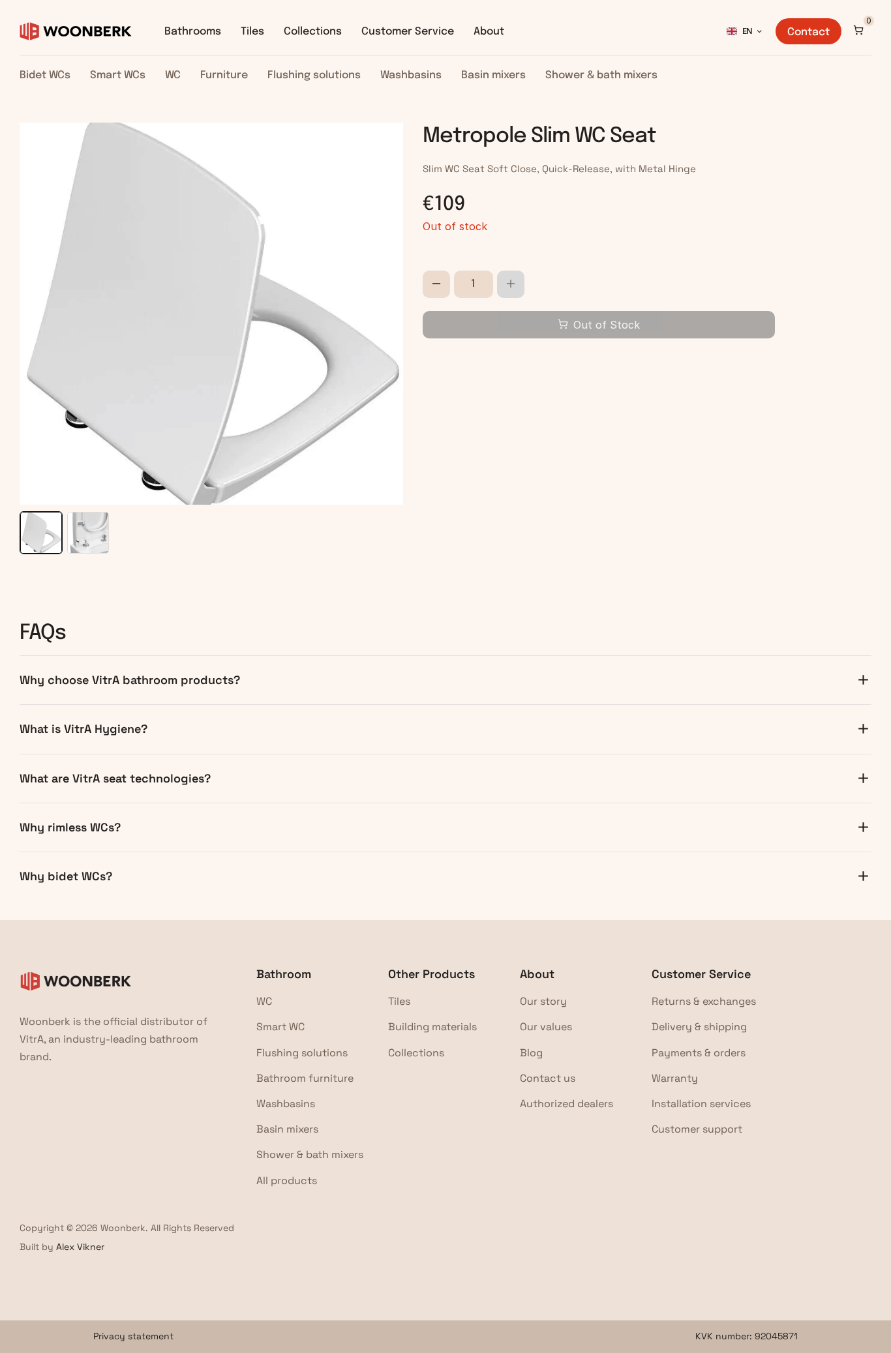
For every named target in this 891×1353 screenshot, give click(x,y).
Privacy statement (133, 1336)
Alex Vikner (80, 1247)
